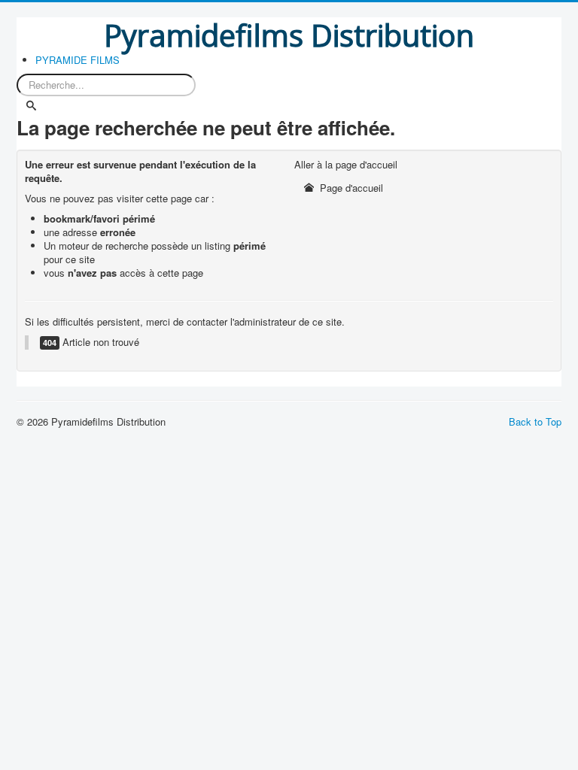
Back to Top (535, 421)
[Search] (32, 106)
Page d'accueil (350, 187)
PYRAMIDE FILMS (77, 60)
